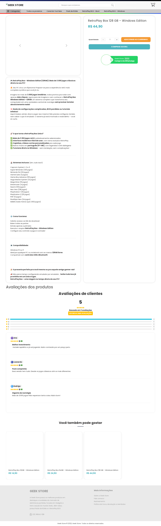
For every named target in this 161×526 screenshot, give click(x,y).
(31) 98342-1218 (38, 514)
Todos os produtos (34, 11)
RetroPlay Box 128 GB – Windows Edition (102, 470)
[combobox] (85, 5)
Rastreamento (99, 501)
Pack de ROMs (72, 11)
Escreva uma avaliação (80, 313)
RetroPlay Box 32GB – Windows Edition (24, 470)
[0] (153, 6)
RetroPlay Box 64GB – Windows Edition (63, 470)
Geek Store (39, 491)
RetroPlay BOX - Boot (91, 11)
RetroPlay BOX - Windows (114, 11)
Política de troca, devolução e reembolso (110, 504)
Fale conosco (99, 498)
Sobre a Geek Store (101, 496)
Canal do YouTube (54, 11)
